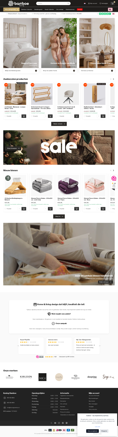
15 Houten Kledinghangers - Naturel (14, 199)
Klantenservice (70, 9)
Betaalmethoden (64, 398)
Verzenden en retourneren (67, 415)
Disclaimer (63, 401)
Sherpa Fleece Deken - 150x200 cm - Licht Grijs (41, 199)
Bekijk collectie (57, 124)
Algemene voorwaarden (67, 395)
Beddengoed (38, 9)
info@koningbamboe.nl (13, 407)
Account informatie (94, 395)
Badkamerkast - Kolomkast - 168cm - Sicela (93, 107)
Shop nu (57, 216)
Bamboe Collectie (26, 9)
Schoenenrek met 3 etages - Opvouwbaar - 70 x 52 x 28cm (40, 107)
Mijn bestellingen (93, 398)
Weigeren (104, 431)
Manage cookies (97, 434)
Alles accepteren (92, 431)
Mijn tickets (92, 401)
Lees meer (97, 426)
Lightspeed (62, 433)
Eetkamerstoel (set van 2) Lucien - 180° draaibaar (66, 107)
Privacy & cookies (65, 412)
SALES (80, 9)
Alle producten (93, 409)
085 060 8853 (11, 398)
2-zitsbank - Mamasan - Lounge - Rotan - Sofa (15, 107)
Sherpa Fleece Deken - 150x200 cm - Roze (94, 199)
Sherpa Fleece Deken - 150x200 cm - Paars (68, 199)
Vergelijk (9, 116)
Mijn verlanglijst (93, 404)
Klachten (62, 406)
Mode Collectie (49, 9)
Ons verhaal (59, 9)
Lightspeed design (70, 433)
